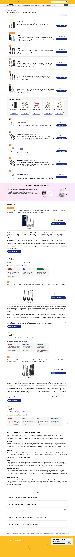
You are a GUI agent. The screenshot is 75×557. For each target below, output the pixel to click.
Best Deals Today (44, 544)
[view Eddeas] (12, 37)
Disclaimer (29, 552)
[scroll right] (68, 423)
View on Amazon (61, 25)
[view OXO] (12, 150)
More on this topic (15, 424)
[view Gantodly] (36, 105)
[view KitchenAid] (12, 124)
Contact (28, 544)
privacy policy (54, 5)
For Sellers (43, 542)
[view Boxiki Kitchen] (47, 105)
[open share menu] (61, 15)
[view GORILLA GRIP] (12, 137)
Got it (66, 5)
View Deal (14, 113)
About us (42, 1)
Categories (47, 1)
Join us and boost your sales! (59, 543)
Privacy (28, 548)
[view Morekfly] (25, 105)
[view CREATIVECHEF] (12, 25)
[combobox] (59, 1)
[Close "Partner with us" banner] (71, 538)
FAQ (28, 546)
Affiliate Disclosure (11, 15)
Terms (28, 550)
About (28, 542)
